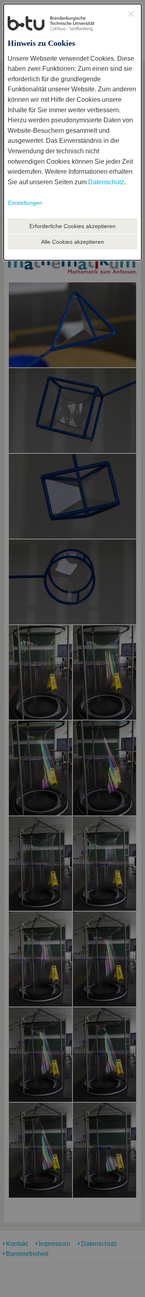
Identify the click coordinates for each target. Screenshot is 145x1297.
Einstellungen (25, 203)
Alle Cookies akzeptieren (72, 242)
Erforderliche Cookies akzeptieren (72, 226)
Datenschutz (106, 182)
